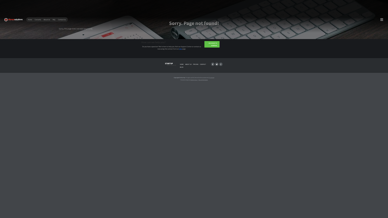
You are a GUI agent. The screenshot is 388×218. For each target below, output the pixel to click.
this (180, 49)
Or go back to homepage (213, 44)
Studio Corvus (194, 80)
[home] (13, 19)
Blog (181, 67)
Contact (203, 64)
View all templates (203, 80)
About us (188, 64)
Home (30, 20)
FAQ (54, 20)
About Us (47, 20)
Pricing (195, 64)
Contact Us (62, 20)
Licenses (211, 77)
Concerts (38, 20)
